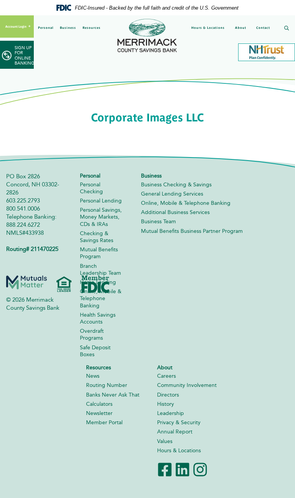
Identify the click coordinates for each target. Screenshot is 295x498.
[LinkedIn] (182, 469)
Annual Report (174, 431)
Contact (263, 28)
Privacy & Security (179, 422)
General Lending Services (172, 194)
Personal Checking (91, 188)
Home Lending (98, 282)
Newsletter (99, 413)
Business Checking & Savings (176, 184)
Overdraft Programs (92, 334)
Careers (166, 376)
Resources (92, 28)
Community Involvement (187, 385)
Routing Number (106, 385)
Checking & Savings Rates (96, 237)
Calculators (99, 404)
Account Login (16, 26)
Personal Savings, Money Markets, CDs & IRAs (101, 217)
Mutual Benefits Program (99, 253)
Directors (168, 395)
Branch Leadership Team (100, 269)
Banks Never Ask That (112, 395)
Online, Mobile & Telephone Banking (100, 298)
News (92, 376)
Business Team (158, 221)
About (240, 28)
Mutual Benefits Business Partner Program (192, 231)
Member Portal (104, 422)
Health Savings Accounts (98, 318)
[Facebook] (164, 469)
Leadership (170, 413)
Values (164, 441)
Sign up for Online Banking (24, 55)
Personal (45, 28)
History (165, 404)
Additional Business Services (175, 212)
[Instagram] (200, 469)
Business (68, 28)
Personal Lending (101, 201)
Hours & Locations (208, 28)
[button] (285, 29)
